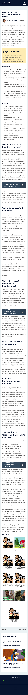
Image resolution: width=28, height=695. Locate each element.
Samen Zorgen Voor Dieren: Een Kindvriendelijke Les (13, 664)
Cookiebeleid (14, 689)
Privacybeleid (14, 687)
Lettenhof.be (6, 3)
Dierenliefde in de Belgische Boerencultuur (12, 642)
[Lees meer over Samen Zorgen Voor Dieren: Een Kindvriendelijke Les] (14, 655)
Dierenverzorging (16, 645)
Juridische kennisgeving (14, 691)
